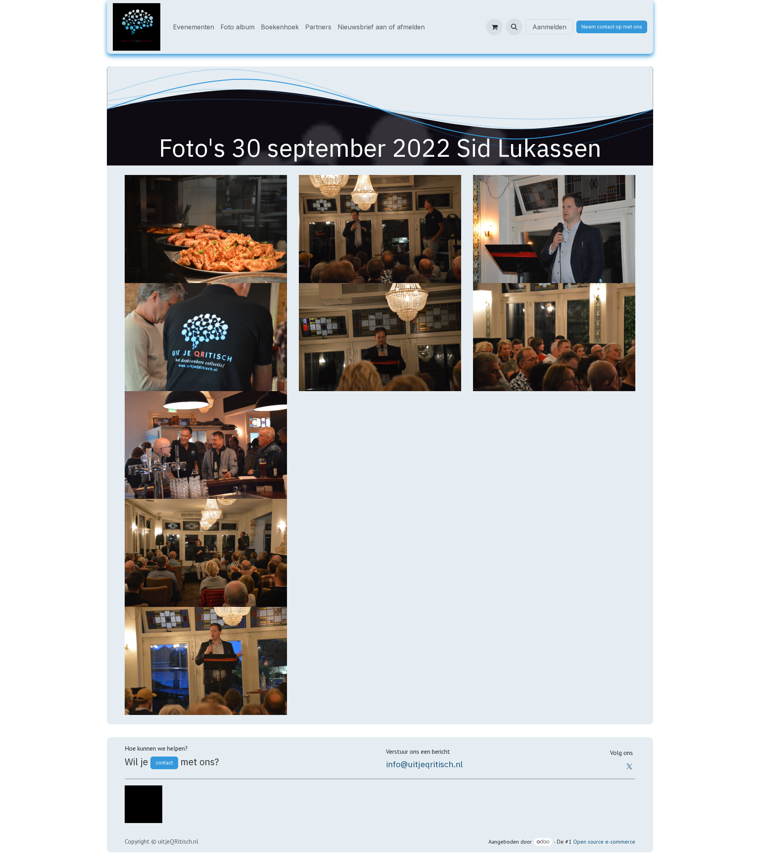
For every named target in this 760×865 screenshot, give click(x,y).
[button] (514, 27)
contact (164, 763)
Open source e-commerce (604, 841)
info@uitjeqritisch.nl (424, 764)
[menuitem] (193, 27)
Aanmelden (549, 27)
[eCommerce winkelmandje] (494, 27)
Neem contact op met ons (611, 27)
